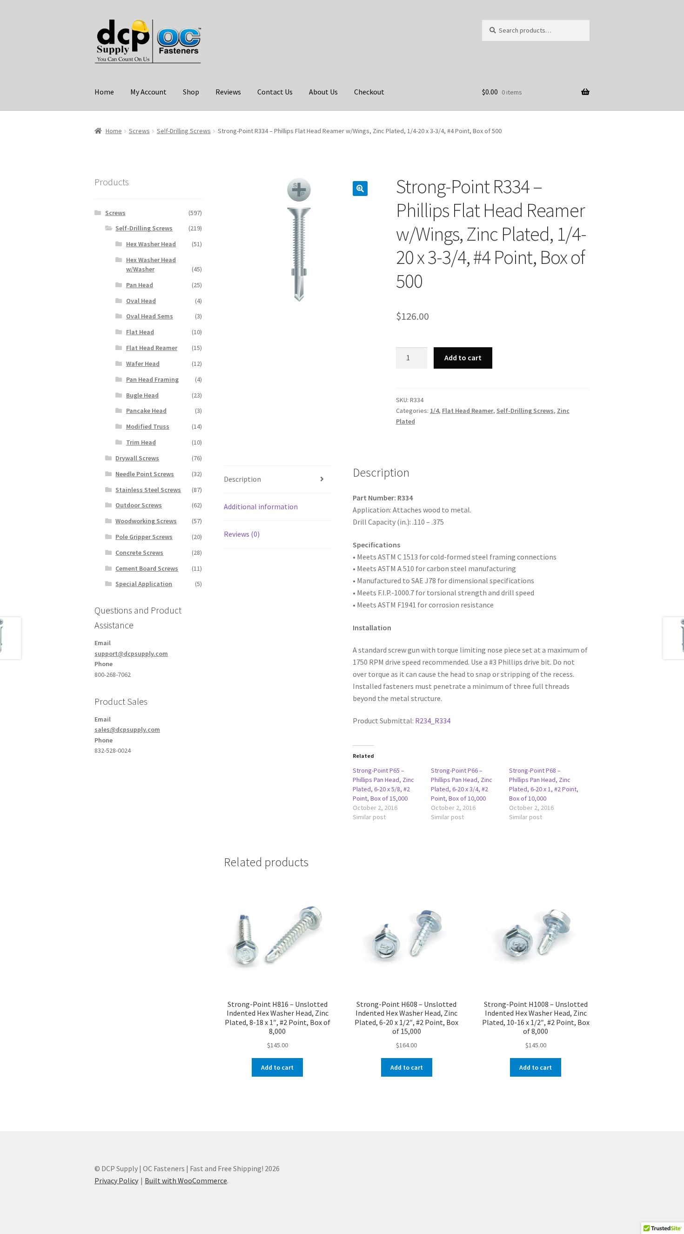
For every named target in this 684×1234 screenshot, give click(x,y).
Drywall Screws (137, 458)
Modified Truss (147, 426)
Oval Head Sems (149, 316)
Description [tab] (242, 479)
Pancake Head (146, 410)
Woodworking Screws (146, 521)
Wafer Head (143, 363)
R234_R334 (432, 720)
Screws (139, 131)
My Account (148, 91)
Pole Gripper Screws (144, 537)
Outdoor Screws (138, 505)
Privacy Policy (116, 1180)
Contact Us (275, 91)
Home (104, 91)
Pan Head (139, 285)
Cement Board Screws (146, 568)
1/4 (434, 410)
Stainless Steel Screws (148, 490)
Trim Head (141, 442)
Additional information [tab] (261, 506)
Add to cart (463, 357)
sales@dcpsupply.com (127, 729)
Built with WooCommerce (186, 1180)
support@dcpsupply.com (131, 653)
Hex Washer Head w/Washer (151, 264)
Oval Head (141, 301)
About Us (323, 91)
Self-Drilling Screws (184, 131)
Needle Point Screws (144, 474)
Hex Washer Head (151, 244)
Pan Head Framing (152, 379)
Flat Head (140, 332)
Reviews (228, 91)
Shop (191, 91)
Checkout (369, 91)
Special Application (143, 584)
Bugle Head (142, 395)
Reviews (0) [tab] (242, 534)
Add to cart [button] (277, 1067)
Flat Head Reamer (467, 410)
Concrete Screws (139, 552)
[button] (360, 188)
